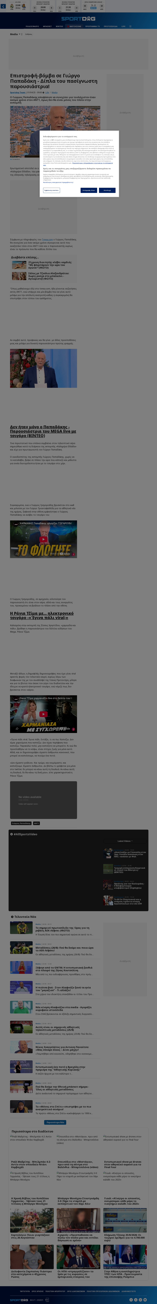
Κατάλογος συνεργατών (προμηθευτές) (58, 182)
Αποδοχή (107, 190)
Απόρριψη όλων (89, 190)
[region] (79, 163)
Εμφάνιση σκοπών (52, 190)
